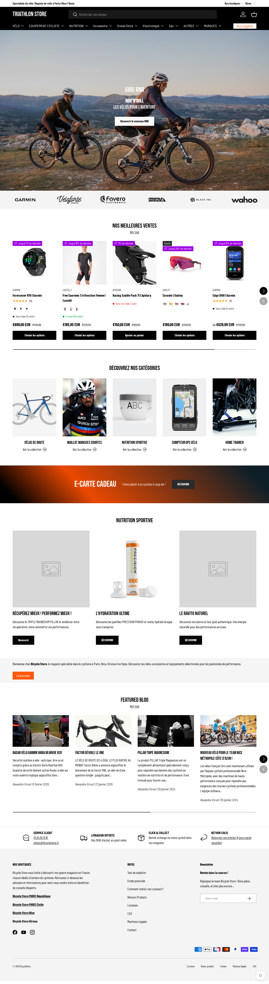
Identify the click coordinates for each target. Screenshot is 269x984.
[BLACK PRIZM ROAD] (183, 304)
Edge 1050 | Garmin (224, 295)
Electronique (151, 26)
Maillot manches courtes (84, 442)
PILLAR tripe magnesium (153, 752)
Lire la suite (23, 676)
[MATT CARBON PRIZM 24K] (171, 304)
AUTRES (189, 26)
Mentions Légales (137, 922)
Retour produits (207, 966)
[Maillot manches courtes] (84, 407)
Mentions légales (240, 966)
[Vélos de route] (34, 407)
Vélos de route (34, 442)
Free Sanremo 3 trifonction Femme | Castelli (84, 298)
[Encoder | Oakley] (184, 263)
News (248, 3)
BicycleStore (25, 966)
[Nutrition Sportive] (134, 407)
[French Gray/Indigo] (21, 309)
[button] (254, 14)
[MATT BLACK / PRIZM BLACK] (165, 304)
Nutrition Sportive (134, 442)
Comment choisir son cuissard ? (145, 889)
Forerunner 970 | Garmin (27, 295)
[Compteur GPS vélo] (184, 407)
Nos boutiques (232, 3)
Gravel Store (125, 26)
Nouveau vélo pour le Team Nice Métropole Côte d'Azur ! (221, 755)
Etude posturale (136, 881)
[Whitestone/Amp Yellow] (27, 309)
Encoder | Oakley (173, 295)
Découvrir (134, 118)
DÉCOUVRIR (183, 484)
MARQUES (210, 26)
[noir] (65, 309)
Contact (131, 930)
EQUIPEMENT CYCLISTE (44, 26)
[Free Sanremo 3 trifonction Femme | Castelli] (84, 263)
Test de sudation (136, 873)
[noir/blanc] (71, 309)
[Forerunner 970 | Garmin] (34, 263)
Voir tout (134, 232)
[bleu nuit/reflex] (77, 309)
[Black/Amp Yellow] (15, 309)
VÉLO (16, 26)
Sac (171, 26)
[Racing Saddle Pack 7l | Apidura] (134, 263)
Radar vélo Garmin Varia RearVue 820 (37, 752)
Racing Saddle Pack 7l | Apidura (132, 295)
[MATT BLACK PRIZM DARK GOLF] (177, 304)
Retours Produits (137, 897)
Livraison (132, 905)
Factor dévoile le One (89, 752)
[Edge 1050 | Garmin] (234, 263)
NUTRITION (76, 26)
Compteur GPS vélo (184, 442)
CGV (129, 913)
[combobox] (143, 14)
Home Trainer (234, 442)
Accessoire (100, 26)
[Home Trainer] (234, 407)
